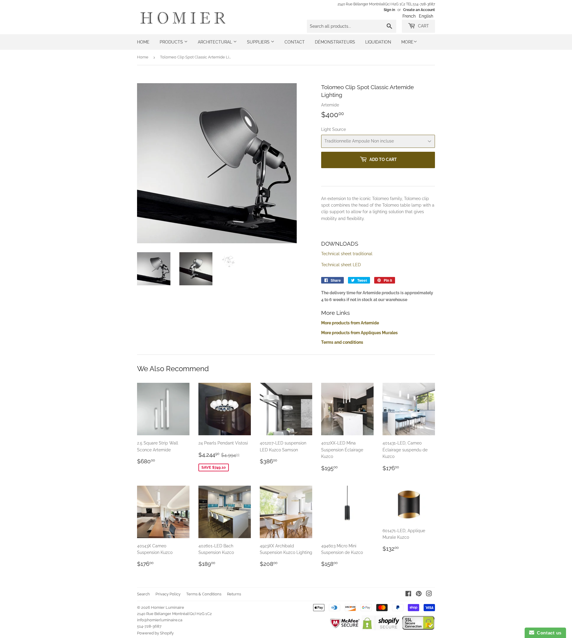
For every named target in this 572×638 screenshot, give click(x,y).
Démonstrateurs (335, 42)
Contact (295, 42)
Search (143, 594)
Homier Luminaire (167, 607)
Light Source (333, 129)
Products (172, 42)
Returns (234, 594)
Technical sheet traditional (346, 253)
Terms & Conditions (203, 594)
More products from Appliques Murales (359, 332)
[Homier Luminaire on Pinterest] (419, 594)
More (407, 42)
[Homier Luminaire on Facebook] (408, 594)
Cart (423, 26)
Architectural (215, 42)
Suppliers (259, 42)
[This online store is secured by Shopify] (381, 628)
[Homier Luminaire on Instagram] (429, 594)
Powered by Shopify (155, 633)
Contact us (548, 632)
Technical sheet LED (341, 264)
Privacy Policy (168, 594)
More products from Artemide (350, 322)
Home (143, 42)
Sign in (389, 10)
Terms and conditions (342, 342)
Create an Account (419, 10)
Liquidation (378, 42)
